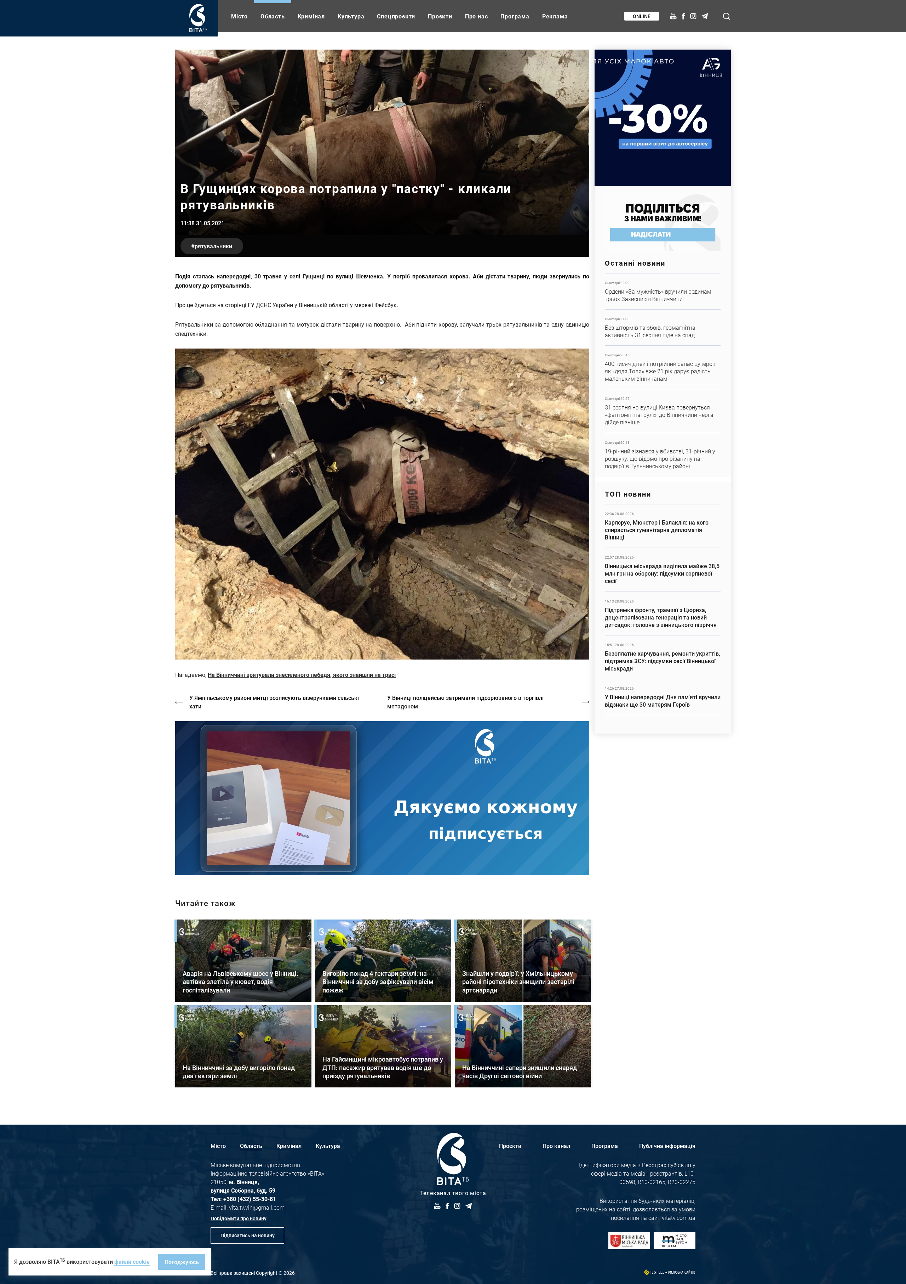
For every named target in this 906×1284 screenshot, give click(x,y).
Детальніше (663, 291)
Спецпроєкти (396, 16)
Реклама (555, 16)
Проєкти (440, 16)
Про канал (556, 1145)
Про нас (476, 16)
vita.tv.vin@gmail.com (257, 1207)
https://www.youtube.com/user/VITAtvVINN (382, 798)
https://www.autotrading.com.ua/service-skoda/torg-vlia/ (663, 118)
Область (272, 16)
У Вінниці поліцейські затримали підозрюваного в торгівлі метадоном (465, 702)
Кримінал (311, 16)
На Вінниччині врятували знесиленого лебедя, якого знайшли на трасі (302, 674)
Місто (239, 16)
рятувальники (213, 246)
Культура (351, 16)
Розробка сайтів (681, 1272)
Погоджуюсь (182, 1262)
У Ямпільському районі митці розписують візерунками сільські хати (274, 702)
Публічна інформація (667, 1145)
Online (641, 16)
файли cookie (132, 1261)
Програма (514, 16)
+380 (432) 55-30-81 (249, 1199)
